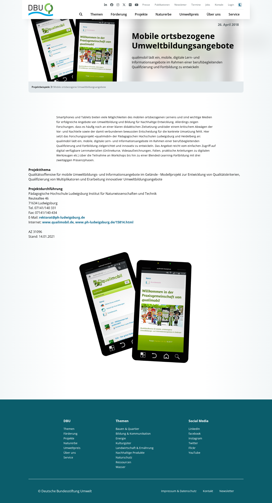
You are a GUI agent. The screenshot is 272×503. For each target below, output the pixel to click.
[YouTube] (136, 4)
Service (234, 14)
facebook (195, 433)
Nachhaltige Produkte (130, 453)
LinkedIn (194, 429)
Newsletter (180, 4)
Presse (146, 4)
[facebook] (112, 4)
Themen (96, 14)
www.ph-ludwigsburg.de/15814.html (104, 222)
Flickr (192, 448)
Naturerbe (163, 14)
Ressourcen (123, 462)
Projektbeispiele (41, 87)
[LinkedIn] (106, 4)
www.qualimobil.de (58, 222)
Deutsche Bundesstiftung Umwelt (66, 491)
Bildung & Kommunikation (133, 433)
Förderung (119, 14)
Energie (121, 438)
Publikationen (162, 4)
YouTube (194, 453)
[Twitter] (124, 4)
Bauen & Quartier (127, 429)
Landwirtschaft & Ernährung (135, 448)
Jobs (207, 4)
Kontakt (219, 4)
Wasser (120, 467)
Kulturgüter (123, 443)
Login (231, 4)
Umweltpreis (189, 14)
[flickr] (130, 4)
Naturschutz (124, 457)
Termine (196, 4)
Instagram (195, 438)
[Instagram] (118, 4)
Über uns (214, 14)
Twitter (193, 443)
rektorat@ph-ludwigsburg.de (62, 217)
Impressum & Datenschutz (179, 491)
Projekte (141, 14)
